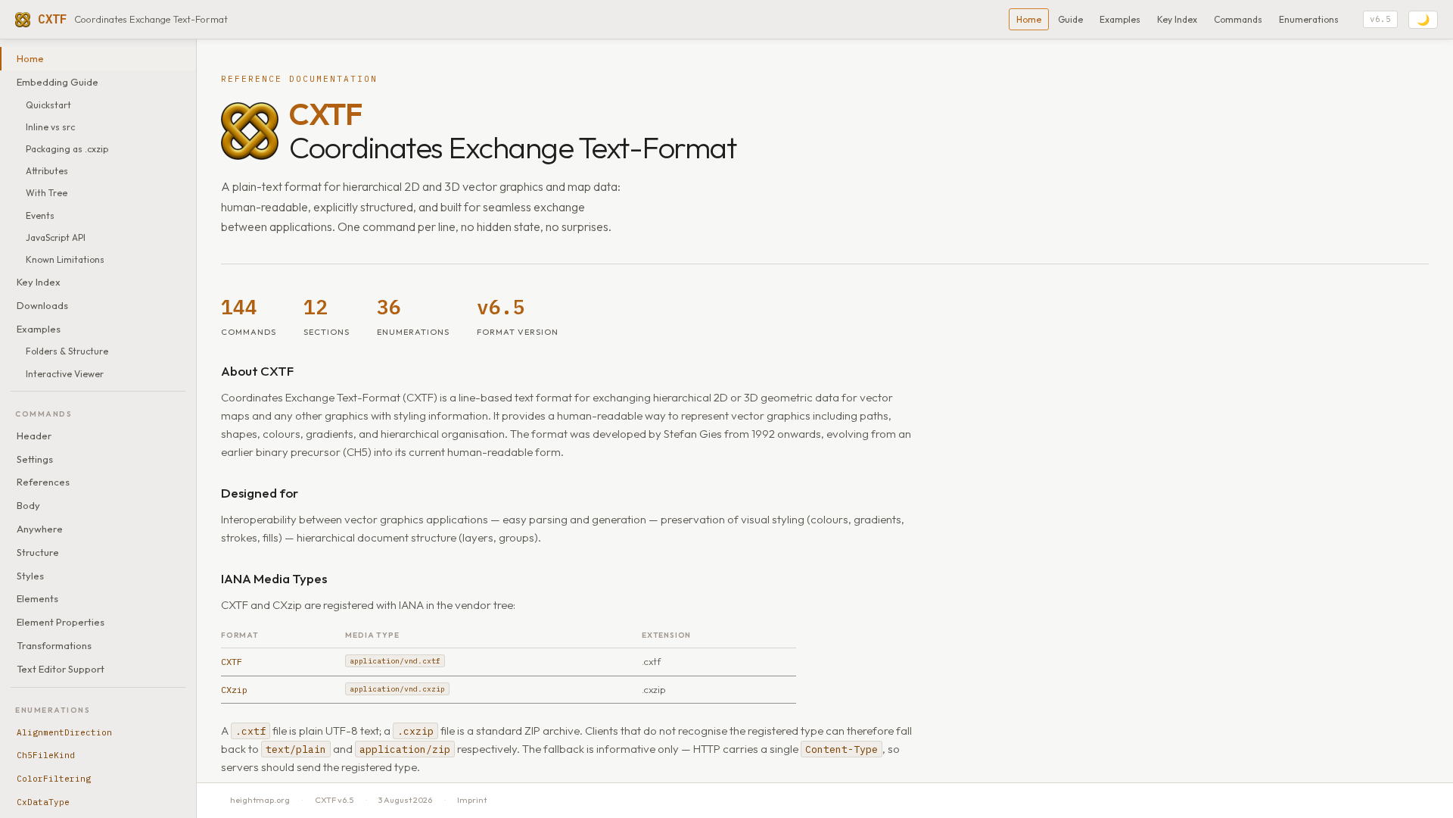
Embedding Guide (57, 82)
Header (34, 435)
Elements (37, 598)
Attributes (47, 170)
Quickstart (48, 105)
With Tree (46, 192)
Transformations (54, 645)
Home (1028, 19)
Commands (1238, 19)
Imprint (472, 800)
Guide (1070, 19)
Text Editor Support (60, 669)
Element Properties (60, 622)
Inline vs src (50, 127)
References (43, 482)
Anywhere (40, 529)
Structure (38, 552)
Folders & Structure (67, 351)
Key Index (1177, 19)
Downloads (42, 305)
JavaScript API (56, 237)
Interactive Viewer (65, 373)
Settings (35, 459)
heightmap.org (260, 800)
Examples (1120, 19)
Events (40, 215)
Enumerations (1309, 19)
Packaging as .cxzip (67, 149)
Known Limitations (65, 259)
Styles (30, 576)
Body (28, 505)
